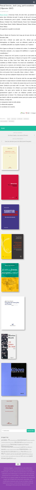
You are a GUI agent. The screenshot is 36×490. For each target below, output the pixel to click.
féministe (15, 447)
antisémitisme (13, 440)
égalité (31, 456)
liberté (8, 451)
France (26, 444)
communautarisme (6, 442)
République (30, 454)
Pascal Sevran (4, 14)
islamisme (23, 449)
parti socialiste (4, 121)
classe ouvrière (31, 440)
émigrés (14, 458)
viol (22, 456)
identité (3, 449)
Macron (19, 451)
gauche (19, 447)
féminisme (7, 446)
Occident (7, 454)
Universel (18, 456)
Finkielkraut (20, 444)
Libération (26, 118)
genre (23, 447)
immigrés (8, 449)
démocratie (24, 442)
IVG (29, 449)
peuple (18, 454)
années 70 (5, 440)
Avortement (22, 440)
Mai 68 (23, 451)
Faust (8, 118)
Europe (8, 444)
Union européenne (10, 456)
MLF (3, 454)
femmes (13, 444)
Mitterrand (28, 451)
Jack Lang (13, 118)
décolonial (18, 442)
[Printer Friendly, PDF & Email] (28, 113)
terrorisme (3, 456)
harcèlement (29, 447)
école (27, 456)
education (28, 442)
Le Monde (19, 118)
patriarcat (13, 454)
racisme (24, 454)
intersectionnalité (14, 449)
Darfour (12, 442)
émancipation (7, 458)
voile (24, 456)
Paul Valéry (11, 121)
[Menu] (34, 2)
